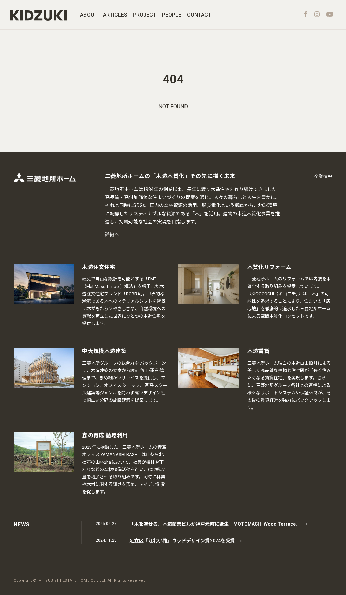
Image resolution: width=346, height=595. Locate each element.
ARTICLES (115, 14)
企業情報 (323, 176)
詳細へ (112, 234)
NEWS (22, 524)
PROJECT (144, 14)
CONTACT (199, 14)
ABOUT (89, 14)
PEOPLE (171, 14)
